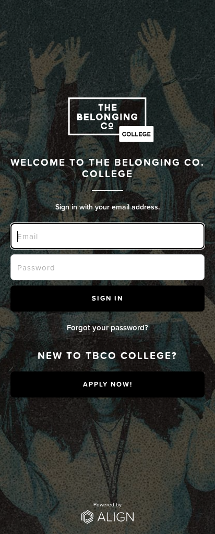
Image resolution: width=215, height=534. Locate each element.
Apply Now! (108, 384)
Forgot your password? (107, 327)
